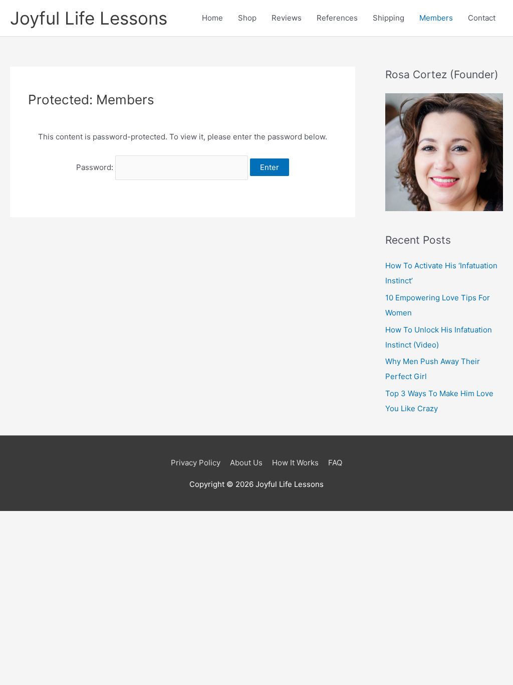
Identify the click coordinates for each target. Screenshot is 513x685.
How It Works (295, 462)
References (337, 18)
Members (436, 18)
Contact (481, 18)
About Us (246, 462)
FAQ (335, 462)
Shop (247, 18)
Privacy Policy (195, 462)
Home (212, 18)
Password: (95, 167)
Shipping (388, 18)
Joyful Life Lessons (88, 18)
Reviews (287, 18)
